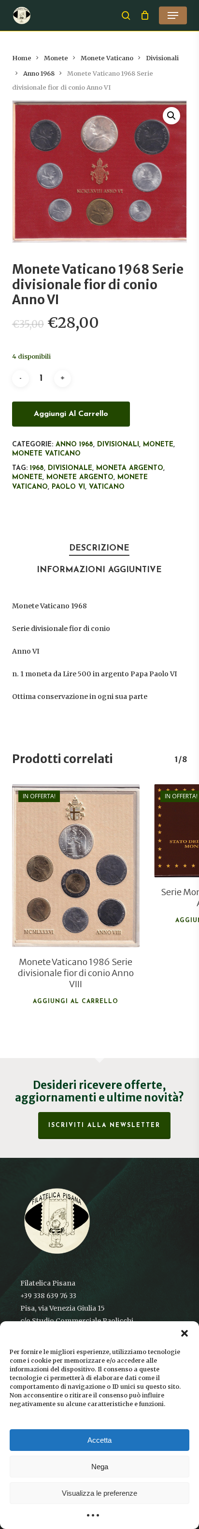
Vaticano (107, 487)
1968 (37, 468)
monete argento (80, 477)
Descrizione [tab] (99, 548)
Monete (56, 58)
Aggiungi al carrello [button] (75, 1002)
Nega (99, 1466)
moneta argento (129, 468)
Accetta (99, 1440)
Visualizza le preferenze (99, 1493)
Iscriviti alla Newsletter (104, 1125)
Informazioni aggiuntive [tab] (99, 570)
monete (27, 477)
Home (21, 58)
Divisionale (70, 468)
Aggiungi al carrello (71, 414)
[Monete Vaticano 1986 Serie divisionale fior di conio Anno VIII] (76, 865)
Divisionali (162, 58)
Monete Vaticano (107, 58)
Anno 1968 (39, 73)
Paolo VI (68, 487)
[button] (184, 1333)
